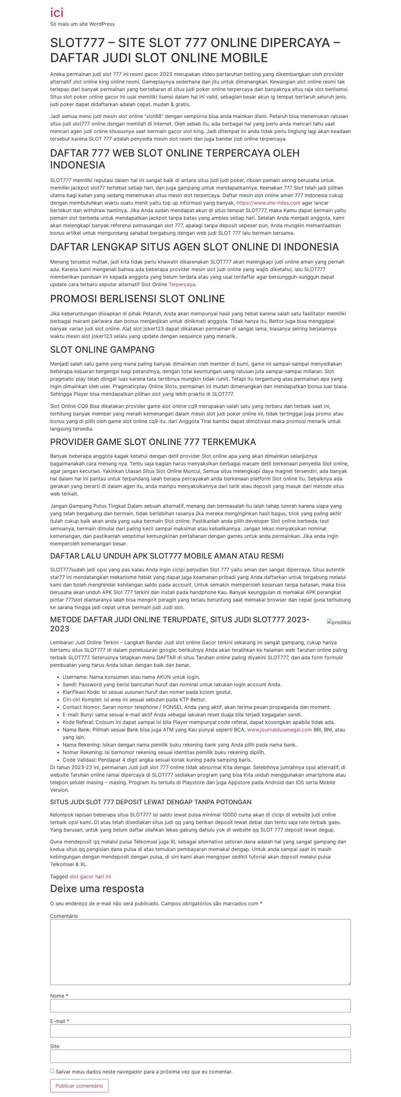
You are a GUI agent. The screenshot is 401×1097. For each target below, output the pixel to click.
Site (54, 1046)
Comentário (64, 915)
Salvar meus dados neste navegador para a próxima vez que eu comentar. (144, 1071)
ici (57, 12)
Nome (59, 995)
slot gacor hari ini (90, 876)
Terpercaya (182, 284)
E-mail (59, 1021)
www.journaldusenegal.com (279, 729)
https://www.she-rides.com (268, 203)
